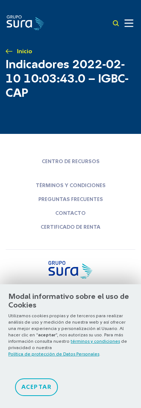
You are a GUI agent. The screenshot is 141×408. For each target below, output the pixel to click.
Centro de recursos (71, 161)
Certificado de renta (70, 227)
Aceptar (36, 387)
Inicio (24, 51)
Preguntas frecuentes (70, 199)
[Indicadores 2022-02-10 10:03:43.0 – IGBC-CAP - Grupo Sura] (25, 22)
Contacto (70, 213)
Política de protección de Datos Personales (53, 354)
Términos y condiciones (71, 185)
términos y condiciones (95, 341)
